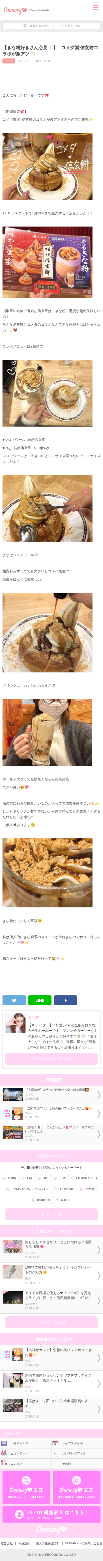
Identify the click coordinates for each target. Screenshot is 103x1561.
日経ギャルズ (19, 1443)
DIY (45, 1178)
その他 (66, 1463)
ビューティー (19, 1453)
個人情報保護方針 (48, 1543)
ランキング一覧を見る (51, 1322)
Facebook (67, 1189)
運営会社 (7, 1543)
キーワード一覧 (51, 1214)
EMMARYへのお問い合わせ (83, 1543)
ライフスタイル (72, 1443)
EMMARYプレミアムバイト (30, 1189)
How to (89, 1189)
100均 (12, 1178)
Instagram (43, 1200)
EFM (62, 1178)
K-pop (65, 1200)
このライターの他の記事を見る (51, 1058)
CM (29, 1178)
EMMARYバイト (87, 1178)
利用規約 (24, 1543)
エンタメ (16, 1463)
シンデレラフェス (74, 1453)
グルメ (9, 61)
